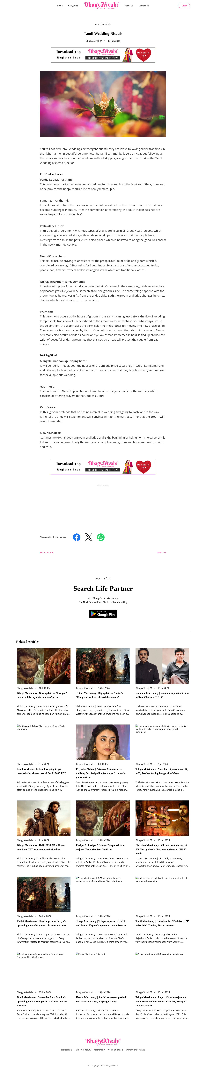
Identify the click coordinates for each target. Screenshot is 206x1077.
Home (60, 5)
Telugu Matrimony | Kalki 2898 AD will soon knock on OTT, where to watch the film (41, 847)
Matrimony (99, 1049)
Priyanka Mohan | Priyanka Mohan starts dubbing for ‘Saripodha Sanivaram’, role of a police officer (100, 773)
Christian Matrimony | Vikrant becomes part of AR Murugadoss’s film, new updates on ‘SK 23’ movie (161, 849)
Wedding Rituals (115, 1049)
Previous (48, 552)
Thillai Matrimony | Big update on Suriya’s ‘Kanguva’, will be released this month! (99, 695)
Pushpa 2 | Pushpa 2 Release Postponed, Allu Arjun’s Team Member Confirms (100, 847)
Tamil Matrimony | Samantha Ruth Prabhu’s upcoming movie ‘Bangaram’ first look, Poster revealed (42, 1001)
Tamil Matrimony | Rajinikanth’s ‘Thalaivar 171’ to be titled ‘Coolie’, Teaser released (162, 923)
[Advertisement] (103, 506)
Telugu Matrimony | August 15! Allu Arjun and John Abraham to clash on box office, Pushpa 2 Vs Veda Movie (161, 1001)
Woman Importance (135, 1049)
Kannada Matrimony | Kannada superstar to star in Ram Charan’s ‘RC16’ (162, 695)
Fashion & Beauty (83, 1049)
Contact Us (144, 5)
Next (159, 552)
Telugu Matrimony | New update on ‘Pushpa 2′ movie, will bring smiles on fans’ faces (42, 695)
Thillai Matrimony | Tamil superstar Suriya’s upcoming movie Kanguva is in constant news (41, 923)
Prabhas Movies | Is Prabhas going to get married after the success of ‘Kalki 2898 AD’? (41, 771)
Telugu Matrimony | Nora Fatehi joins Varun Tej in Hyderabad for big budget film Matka (162, 771)
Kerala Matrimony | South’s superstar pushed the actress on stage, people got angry (101, 999)
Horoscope (66, 1049)
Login (184, 5)
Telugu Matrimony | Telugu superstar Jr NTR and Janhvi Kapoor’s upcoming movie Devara (101, 923)
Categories (73, 5)
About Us (129, 5)
